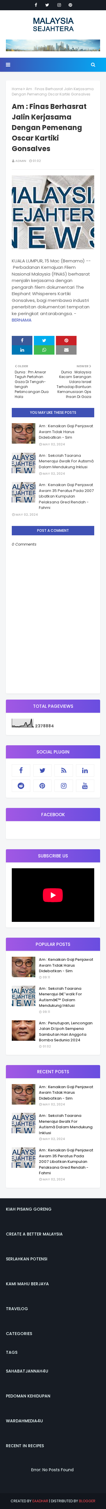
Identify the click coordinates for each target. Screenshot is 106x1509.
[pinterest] (70, 5)
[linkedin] (85, 770)
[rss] (63, 770)
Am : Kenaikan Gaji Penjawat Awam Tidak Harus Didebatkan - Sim (66, 431)
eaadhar (40, 1500)
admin (20, 160)
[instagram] (59, 5)
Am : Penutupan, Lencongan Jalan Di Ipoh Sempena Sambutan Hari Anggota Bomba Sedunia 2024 (65, 1031)
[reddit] (21, 786)
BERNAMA (22, 320)
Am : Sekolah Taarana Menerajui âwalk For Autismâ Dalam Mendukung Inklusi (66, 461)
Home (17, 88)
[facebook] (36, 5)
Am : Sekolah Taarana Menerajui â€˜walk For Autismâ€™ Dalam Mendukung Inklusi (60, 997)
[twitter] (47, 5)
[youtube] (85, 786)
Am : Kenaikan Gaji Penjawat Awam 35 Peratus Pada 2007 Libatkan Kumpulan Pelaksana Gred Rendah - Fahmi (66, 496)
